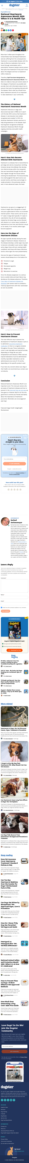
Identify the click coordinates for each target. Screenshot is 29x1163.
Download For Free (16, 650)
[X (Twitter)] (4, 30)
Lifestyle (3, 1113)
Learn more (21, 9)
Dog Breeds (4, 1116)
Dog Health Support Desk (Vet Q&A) (10, 1133)
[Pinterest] (13, 30)
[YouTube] (11, 1100)
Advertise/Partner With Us (7, 1130)
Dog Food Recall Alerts (6, 1120)
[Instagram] (5, 1100)
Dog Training (4, 1111)
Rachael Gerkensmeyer (12, 21)
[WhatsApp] (6, 30)
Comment (3, 578)
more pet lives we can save (18, 390)
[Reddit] (2, 30)
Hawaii (21, 552)
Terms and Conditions (6, 1141)
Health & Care (4, 1107)
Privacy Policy (23, 1057)
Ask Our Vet (4, 1118)
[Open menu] (2, 5)
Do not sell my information (7, 1143)
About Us (3, 1128)
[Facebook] (8, 30)
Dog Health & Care (5, 12)
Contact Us (3, 1126)
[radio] (8, 489)
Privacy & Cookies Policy (14, 474)
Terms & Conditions (20, 472)
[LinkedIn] (11, 30)
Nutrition (3, 1109)
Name (2, 594)
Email (2, 601)
